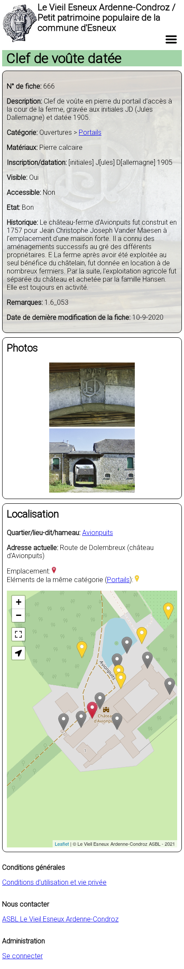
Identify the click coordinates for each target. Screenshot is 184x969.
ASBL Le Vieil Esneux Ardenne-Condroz (60, 919)
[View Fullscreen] (18, 634)
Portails (90, 132)
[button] (18, 653)
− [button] (18, 615)
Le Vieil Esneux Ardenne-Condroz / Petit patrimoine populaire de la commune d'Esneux (106, 17)
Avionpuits (97, 533)
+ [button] (18, 602)
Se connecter (22, 956)
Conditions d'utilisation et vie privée (54, 882)
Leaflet (62, 843)
